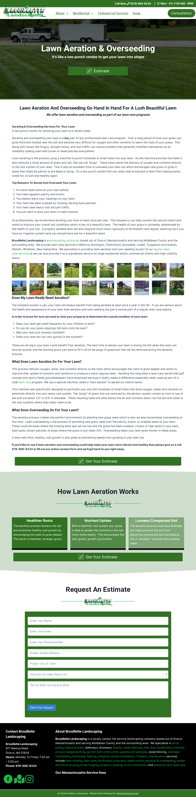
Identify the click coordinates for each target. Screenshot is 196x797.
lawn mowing (74, 760)
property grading (111, 765)
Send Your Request (41, 707)
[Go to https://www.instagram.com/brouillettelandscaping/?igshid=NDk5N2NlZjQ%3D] (29, 779)
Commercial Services (113, 13)
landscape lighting (84, 756)
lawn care (25, 382)
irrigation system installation (116, 756)
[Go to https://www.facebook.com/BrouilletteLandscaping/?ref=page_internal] (8, 779)
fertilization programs (112, 760)
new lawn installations (158, 747)
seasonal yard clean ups (169, 765)
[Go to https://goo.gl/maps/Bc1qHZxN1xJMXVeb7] (18, 779)
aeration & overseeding (160, 760)
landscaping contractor (64, 240)
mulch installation (135, 765)
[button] (98, 71)
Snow (136, 13)
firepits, (118, 747)
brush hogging (89, 765)
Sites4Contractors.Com (127, 793)
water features (133, 747)
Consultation (181, 13)
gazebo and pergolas (133, 752)
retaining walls (74, 747)
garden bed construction (103, 752)
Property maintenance (151, 756)
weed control (135, 760)
